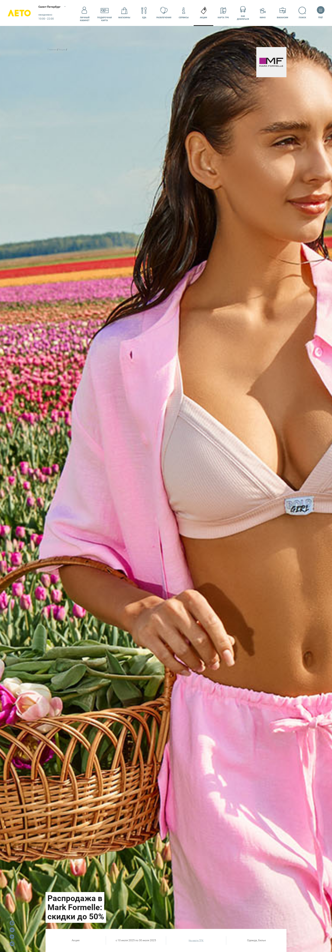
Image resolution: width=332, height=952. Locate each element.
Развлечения (163, 17)
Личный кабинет (85, 19)
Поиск (302, 17)
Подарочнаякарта (104, 19)
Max (12, 922)
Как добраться (243, 17)
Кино (263, 17)
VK (12, 929)
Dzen (12, 936)
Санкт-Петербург (49, 6)
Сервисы (184, 17)
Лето (19, 13)
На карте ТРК (196, 940)
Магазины (124, 17)
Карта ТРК (223, 17)
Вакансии (282, 17)
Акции (203, 17)
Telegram (12, 943)
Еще (321, 17)
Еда (144, 17)
